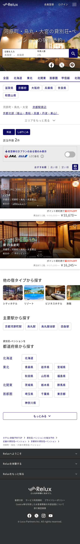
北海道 (18, 78)
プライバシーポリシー (55, 500)
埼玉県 (29, 394)
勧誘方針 (19, 500)
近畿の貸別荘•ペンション (14, 441)
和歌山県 (10, 95)
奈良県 (62, 88)
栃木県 (45, 385)
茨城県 (29, 385)
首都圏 (53, 78)
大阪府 (35, 88)
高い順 (54, 167)
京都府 (22, 88)
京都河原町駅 (13, 326)
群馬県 (61, 385)
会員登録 (49, 4)
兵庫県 (49, 88)
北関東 (42, 78)
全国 (6, 78)
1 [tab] (37, 205)
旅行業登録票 (40, 508)
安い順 (65, 167)
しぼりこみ (22, 132)
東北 (30, 78)
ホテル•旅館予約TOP (12, 437)
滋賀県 (9, 88)
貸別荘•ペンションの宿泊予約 (40, 437)
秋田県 (29, 376)
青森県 (29, 367)
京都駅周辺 (40, 107)
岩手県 (45, 367)
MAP (75, 167)
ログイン (63, 4)
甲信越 (65, 78)
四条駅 (65, 326)
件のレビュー (19, 203)
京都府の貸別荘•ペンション (43, 441)
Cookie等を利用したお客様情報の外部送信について (40, 504)
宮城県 (61, 367)
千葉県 (45, 394)
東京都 (61, 394)
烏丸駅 (31, 326)
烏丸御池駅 (48, 326)
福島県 (61, 376)
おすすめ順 (40, 167)
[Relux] (10, 3)
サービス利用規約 (34, 500)
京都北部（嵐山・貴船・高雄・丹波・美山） (31, 113)
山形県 (45, 376)
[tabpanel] (40, 189)
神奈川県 (30, 403)
